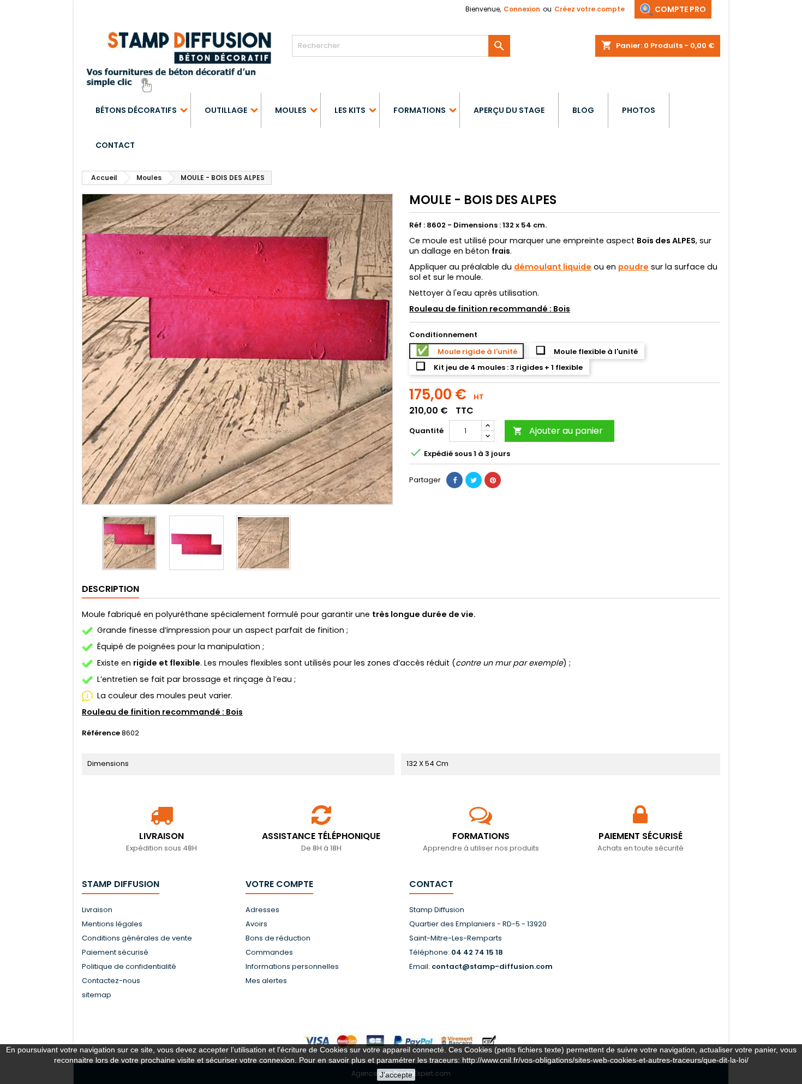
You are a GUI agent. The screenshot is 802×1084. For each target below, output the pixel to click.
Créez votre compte (589, 9)
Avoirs (256, 924)
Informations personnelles (292, 966)
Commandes (269, 952)
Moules (291, 110)
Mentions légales (112, 924)
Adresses (262, 910)
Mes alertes (266, 980)
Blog (583, 110)
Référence (101, 733)
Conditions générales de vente (137, 938)
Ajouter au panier (558, 430)
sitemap (96, 995)
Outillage (226, 110)
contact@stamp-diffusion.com (492, 966)
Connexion (522, 9)
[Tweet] (473, 480)
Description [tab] (110, 589)
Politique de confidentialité (129, 966)
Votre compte (279, 884)
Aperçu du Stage (509, 110)
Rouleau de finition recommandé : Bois (162, 711)
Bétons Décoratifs (136, 110)
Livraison (97, 910)
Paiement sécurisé (115, 952)
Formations (419, 110)
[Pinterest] (492, 480)
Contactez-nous (111, 980)
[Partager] (454, 480)
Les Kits (350, 110)
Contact (115, 145)
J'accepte (396, 1074)
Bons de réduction (278, 938)
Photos (638, 110)
